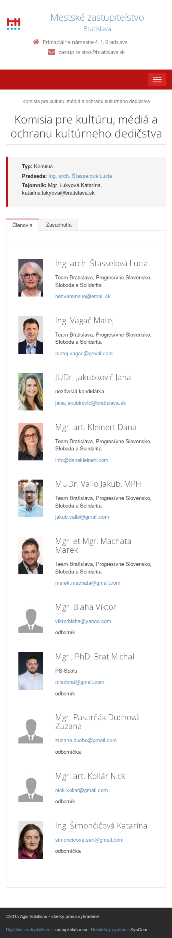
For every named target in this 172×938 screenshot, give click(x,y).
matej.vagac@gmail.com (84, 353)
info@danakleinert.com (81, 460)
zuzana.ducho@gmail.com (86, 740)
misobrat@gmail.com (79, 681)
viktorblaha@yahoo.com (83, 621)
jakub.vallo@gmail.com (82, 516)
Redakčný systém (108, 929)
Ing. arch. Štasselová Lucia (80, 175)
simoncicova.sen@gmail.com (89, 839)
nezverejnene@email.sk (83, 296)
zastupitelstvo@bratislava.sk (91, 52)
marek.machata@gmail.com (87, 582)
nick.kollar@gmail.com (81, 790)
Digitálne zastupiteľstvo (28, 929)
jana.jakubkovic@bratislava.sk (90, 402)
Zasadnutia (59, 224)
